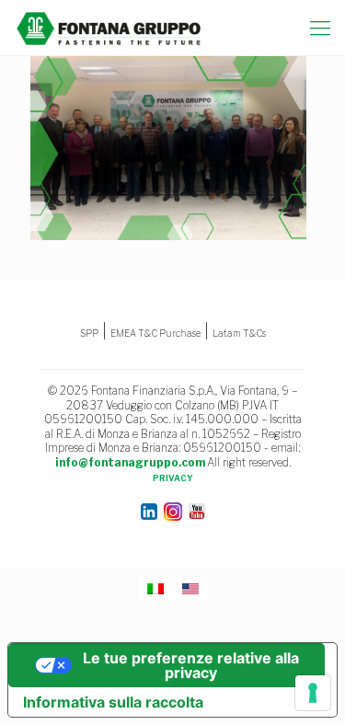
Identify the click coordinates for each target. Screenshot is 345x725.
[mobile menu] (320, 27)
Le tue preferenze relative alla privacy (191, 665)
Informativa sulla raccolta (113, 702)
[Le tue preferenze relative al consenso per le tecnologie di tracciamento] (312, 692)
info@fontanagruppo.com (130, 462)
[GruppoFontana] (109, 28)
